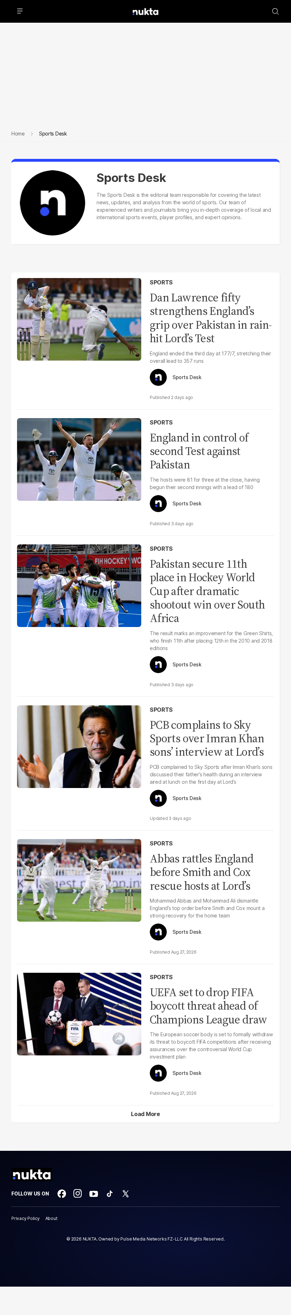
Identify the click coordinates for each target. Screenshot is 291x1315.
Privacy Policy (25, 1218)
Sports (161, 282)
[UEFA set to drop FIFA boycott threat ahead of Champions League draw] (79, 1013)
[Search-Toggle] (275, 11)
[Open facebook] (61, 1193)
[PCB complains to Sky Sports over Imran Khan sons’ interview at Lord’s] (79, 745)
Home (18, 134)
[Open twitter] (125, 1193)
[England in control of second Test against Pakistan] (79, 458)
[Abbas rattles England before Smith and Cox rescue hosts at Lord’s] (79, 879)
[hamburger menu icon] (20, 11)
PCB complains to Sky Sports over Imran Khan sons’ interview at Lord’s (207, 738)
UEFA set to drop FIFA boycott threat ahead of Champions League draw (208, 1005)
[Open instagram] (77, 1193)
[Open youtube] (93, 1193)
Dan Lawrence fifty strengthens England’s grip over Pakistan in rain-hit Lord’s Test (211, 318)
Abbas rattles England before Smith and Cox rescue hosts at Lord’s (202, 872)
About (51, 1218)
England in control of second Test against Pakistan (199, 451)
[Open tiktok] (109, 1193)
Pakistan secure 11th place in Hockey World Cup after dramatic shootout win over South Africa (207, 591)
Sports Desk (187, 377)
